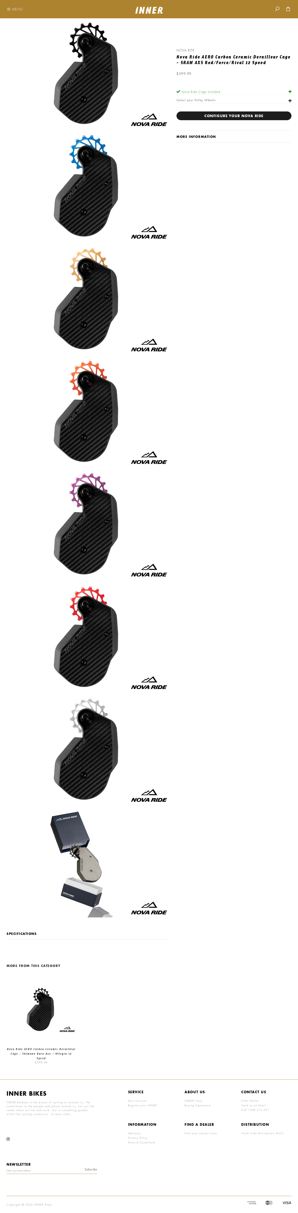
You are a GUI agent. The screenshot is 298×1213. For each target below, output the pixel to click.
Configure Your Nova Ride (233, 115)
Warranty (134, 1133)
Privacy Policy (138, 1137)
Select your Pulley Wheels (196, 100)
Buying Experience (198, 1105)
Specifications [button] (22, 934)
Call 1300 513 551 (255, 1110)
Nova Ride (185, 50)
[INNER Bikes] (149, 8)
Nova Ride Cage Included (201, 92)
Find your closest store (201, 1133)
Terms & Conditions (142, 1142)
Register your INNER (142, 1105)
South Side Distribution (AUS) (262, 1133)
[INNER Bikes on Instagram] (8, 1139)
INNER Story (193, 1100)
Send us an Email (253, 1105)
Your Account (137, 1100)
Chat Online (250, 1100)
